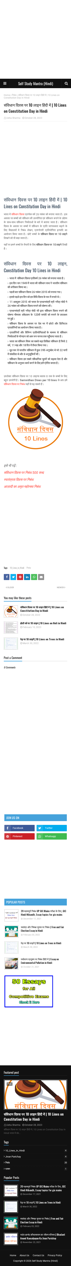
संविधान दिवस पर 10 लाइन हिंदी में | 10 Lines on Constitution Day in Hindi (42, 609)
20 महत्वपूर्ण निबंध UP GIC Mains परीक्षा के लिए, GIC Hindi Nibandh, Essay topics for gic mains (43, 913)
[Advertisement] (35, 39)
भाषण (35, 1168)
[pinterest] (19, 836)
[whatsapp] (52, 836)
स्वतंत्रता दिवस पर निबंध (19, 480)
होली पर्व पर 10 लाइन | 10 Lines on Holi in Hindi (43, 623)
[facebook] (19, 828)
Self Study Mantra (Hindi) (35, 83)
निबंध (14, 95)
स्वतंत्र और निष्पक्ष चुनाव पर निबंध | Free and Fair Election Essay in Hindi (42, 929)
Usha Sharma (13, 118)
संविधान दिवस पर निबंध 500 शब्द (24, 473)
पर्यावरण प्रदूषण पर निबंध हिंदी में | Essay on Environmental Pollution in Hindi (40, 961)
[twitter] (52, 828)
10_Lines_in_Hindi (17, 567)
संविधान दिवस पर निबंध (14, 384)
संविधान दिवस (17, 214)
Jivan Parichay (35, 1156)
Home (7, 95)
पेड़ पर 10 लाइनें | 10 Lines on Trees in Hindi (42, 639)
